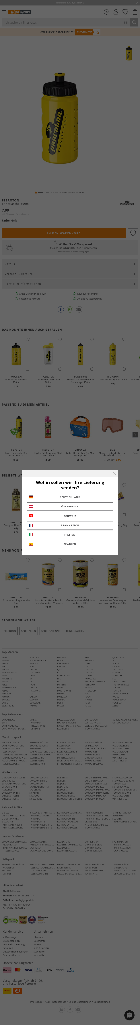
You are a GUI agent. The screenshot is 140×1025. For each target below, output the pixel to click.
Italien (70, 534)
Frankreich (70, 525)
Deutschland (70, 497)
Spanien (70, 544)
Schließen (114, 473)
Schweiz (70, 516)
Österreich (70, 506)
